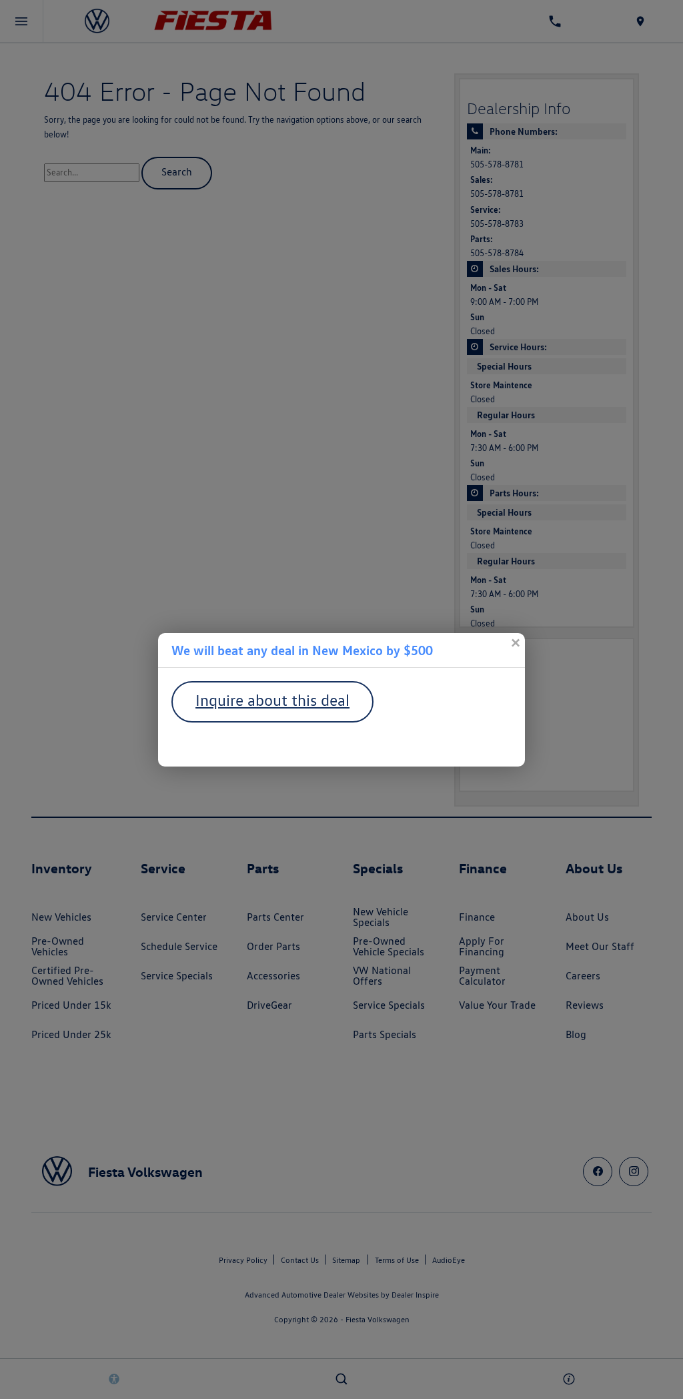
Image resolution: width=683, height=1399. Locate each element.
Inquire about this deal (272, 700)
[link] (515, 643)
